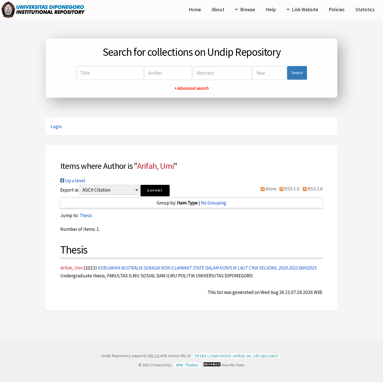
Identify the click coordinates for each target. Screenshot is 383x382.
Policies (337, 9)
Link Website (305, 9)
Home (195, 9)
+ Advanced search (191, 88)
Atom (270, 189)
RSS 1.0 (291, 189)
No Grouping (213, 203)
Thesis (85, 215)
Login (56, 126)
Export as (69, 190)
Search (297, 73)
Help (271, 9)
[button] (155, 190)
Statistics (365, 9)
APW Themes (187, 365)
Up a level (74, 181)
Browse (247, 9)
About (218, 9)
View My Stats (232, 364)
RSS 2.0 (315, 189)
